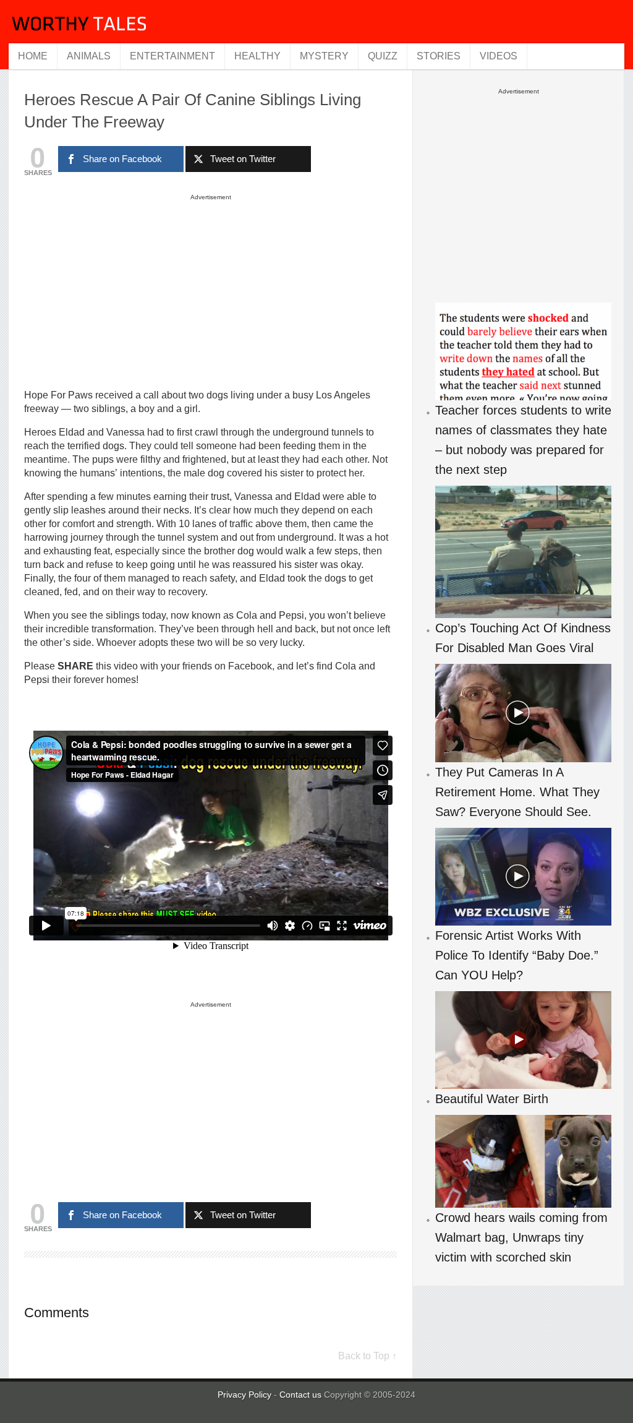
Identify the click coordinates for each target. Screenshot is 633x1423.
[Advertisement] (211, 290)
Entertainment (172, 56)
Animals (89, 56)
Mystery (324, 56)
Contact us (301, 1394)
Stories (439, 56)
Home (33, 56)
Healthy (257, 56)
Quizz (382, 56)
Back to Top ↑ (367, 1356)
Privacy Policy (244, 1394)
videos (498, 56)
